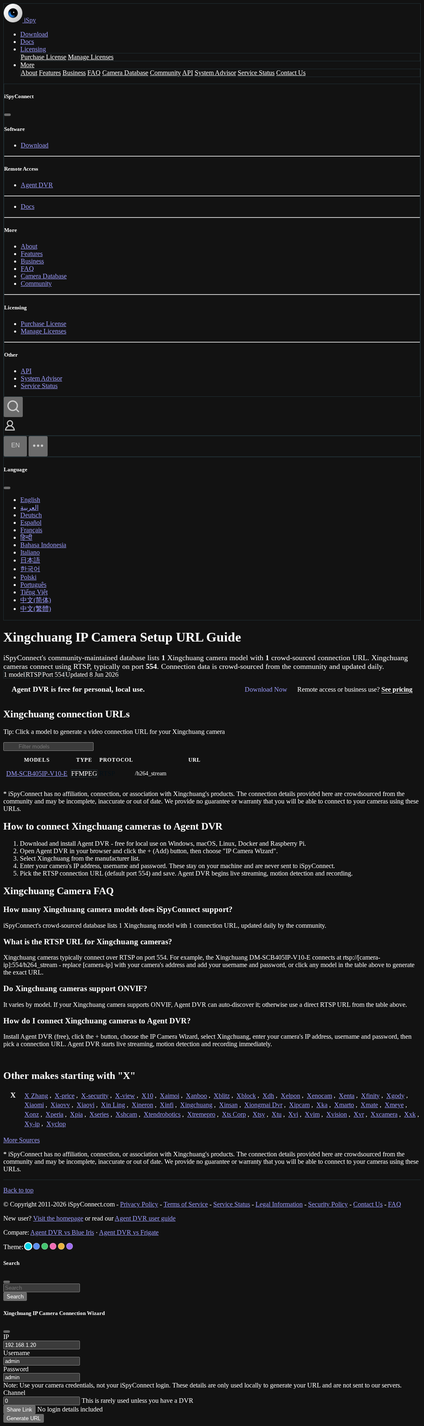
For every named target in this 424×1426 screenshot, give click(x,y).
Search (15, 1296)
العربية (29, 507)
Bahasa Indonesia (43, 544)
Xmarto (344, 1104)
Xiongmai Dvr (263, 1104)
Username (16, 1352)
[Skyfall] (44, 1246)
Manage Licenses (90, 56)
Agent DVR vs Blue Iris (62, 1232)
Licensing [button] (33, 49)
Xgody (395, 1095)
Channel (14, 1392)
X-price (65, 1095)
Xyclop (56, 1123)
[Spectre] (28, 1246)
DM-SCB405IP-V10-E (36, 773)
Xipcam (299, 1104)
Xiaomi (34, 1104)
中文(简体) (35, 599)
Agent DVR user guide (145, 1218)
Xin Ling (113, 1104)
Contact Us (291, 72)
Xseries (99, 1114)
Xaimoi (169, 1095)
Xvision (336, 1114)
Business (74, 72)
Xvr (359, 1114)
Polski (28, 577)
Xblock (246, 1095)
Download (34, 34)
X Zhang (36, 1095)
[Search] (13, 407)
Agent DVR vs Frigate (129, 1232)
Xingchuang (196, 1104)
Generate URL (24, 1418)
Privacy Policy (139, 1204)
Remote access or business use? (354, 689)
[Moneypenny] (53, 1246)
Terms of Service (186, 1204)
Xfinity (370, 1095)
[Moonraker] (36, 1246)
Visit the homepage (58, 1218)
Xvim (312, 1114)
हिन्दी (26, 537)
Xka (322, 1104)
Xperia (54, 1114)
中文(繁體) (35, 608)
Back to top (18, 1190)
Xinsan (228, 1104)
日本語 (30, 560)
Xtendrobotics (162, 1114)
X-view (125, 1095)
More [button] (27, 64)
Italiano (30, 552)
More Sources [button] (21, 1140)
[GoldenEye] (61, 1246)
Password (16, 1369)
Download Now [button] (266, 689)
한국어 (30, 568)
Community (165, 72)
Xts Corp (234, 1114)
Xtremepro (201, 1114)
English (30, 499)
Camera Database (125, 72)
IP (6, 1336)
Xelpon (290, 1095)
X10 (147, 1095)
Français (31, 529)
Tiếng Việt (34, 592)
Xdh (268, 1095)
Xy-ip (32, 1123)
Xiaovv (60, 1104)
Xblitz (222, 1095)
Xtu (277, 1114)
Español (30, 522)
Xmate (369, 1104)
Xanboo (196, 1095)
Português (33, 584)
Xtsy (259, 1114)
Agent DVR (37, 184)
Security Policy (328, 1204)
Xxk (410, 1114)
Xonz (31, 1114)
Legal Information (279, 1204)
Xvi (293, 1114)
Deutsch (31, 515)
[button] (10, 431)
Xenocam (319, 1095)
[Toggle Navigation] (38, 446)
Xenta (346, 1095)
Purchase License (43, 56)
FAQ (94, 72)
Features (50, 72)
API (187, 72)
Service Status (256, 72)
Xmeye (394, 1104)
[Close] (7, 114)
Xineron (142, 1104)
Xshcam (126, 1114)
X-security (94, 1095)
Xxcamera (384, 1114)
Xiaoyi (85, 1104)
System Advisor (215, 72)
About (29, 72)
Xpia (76, 1114)
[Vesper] (69, 1246)
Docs (27, 41)
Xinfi (166, 1104)
